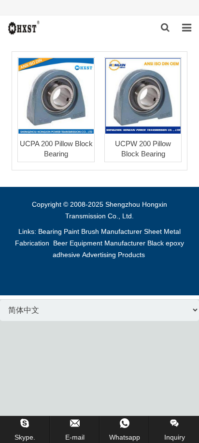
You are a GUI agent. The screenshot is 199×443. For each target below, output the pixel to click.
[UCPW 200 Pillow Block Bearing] (143, 96)
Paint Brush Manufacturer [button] (103, 231)
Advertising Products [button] (113, 255)
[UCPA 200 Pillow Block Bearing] (56, 96)
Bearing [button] (50, 231)
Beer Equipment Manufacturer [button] (99, 243)
